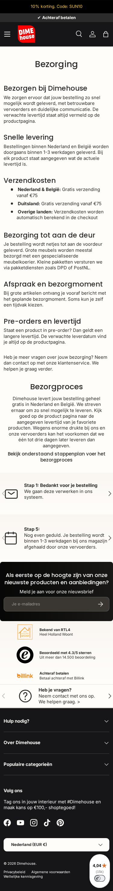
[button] (105, 34)
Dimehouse (26, 863)
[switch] (99, 878)
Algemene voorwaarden (50, 872)
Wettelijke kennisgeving (23, 876)
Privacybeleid (14, 872)
